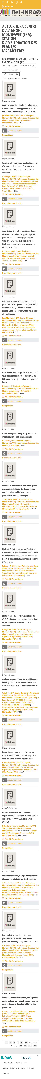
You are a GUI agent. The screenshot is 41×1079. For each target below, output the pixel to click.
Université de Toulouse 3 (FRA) (20, 895)
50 (25, 1046)
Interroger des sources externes (15, 78)
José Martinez (8, 115)
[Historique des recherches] (17, 2)
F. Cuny (5, 1011)
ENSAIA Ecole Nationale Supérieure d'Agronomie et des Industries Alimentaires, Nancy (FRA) (19, 573)
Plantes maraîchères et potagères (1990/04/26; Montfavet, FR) (19, 833)
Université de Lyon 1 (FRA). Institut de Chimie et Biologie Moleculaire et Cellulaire (20, 952)
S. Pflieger (6, 176)
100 (30, 1046)
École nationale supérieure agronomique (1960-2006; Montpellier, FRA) (17, 636)
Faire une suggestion (11, 70)
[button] (4, 131)
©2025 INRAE (8, 1063)
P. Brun (5, 566)
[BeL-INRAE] (20, 12)
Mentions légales (22, 1063)
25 (21, 1046)
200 (35, 1046)
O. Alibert (6, 440)
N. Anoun (6, 386)
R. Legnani (6, 629)
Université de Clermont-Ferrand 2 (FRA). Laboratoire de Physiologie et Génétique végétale (19, 506)
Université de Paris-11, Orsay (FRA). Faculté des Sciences (18, 703)
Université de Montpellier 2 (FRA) (16, 121)
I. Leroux (6, 251)
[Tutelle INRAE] (10, 1057)
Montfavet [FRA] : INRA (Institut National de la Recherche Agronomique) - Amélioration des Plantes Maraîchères (19, 328)
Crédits (31, 1068)
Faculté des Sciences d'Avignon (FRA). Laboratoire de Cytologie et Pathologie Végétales (18, 1013)
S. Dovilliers (7, 499)
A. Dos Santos (8, 883)
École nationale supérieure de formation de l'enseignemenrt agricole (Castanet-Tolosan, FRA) (20, 891)
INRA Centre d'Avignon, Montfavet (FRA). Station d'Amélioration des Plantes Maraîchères (20, 117)
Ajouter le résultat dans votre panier (21, 66)
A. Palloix (6, 945)
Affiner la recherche (11, 74)
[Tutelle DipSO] (30, 1058)
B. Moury (6, 762)
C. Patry (5, 693)
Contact (6, 1073)
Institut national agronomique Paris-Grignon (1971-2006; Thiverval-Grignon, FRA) (19, 186)
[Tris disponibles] (4, 65)
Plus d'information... (14, 126)
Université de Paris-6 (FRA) (13, 707)
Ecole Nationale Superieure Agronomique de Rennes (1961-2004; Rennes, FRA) (20, 769)
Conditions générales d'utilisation (14, 1068)
